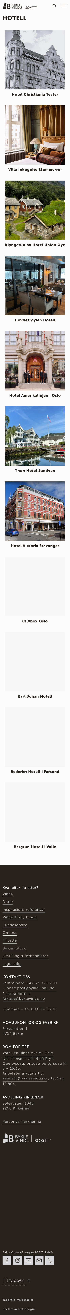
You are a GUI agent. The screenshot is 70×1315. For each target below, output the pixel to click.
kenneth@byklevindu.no (25, 1078)
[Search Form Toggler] (54, 6)
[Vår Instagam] (17, 1260)
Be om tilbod (15, 948)
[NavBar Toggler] (63, 6)
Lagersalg (12, 963)
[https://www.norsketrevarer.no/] (39, 1164)
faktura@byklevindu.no (24, 998)
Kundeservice (15, 925)
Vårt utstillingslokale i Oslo (28, 1053)
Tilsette (10, 940)
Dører (8, 901)
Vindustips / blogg (20, 917)
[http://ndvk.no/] (11, 1195)
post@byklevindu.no (36, 988)
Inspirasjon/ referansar (24, 909)
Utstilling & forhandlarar (25, 956)
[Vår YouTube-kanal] (28, 1260)
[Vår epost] (39, 1260)
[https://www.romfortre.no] (9, 1164)
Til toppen (14, 1280)
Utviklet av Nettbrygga (19, 1309)
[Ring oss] (49, 1260)
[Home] (20, 6)
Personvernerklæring (22, 1121)
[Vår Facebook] (7, 1260)
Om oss (10, 932)
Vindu (8, 894)
